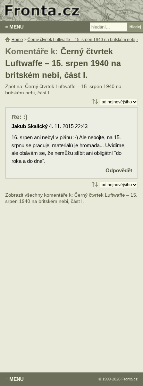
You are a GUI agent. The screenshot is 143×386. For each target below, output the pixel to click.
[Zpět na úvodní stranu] (71, 10)
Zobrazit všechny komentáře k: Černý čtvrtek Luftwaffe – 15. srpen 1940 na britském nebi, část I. (71, 198)
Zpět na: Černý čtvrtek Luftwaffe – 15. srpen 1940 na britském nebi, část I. (63, 89)
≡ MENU (14, 27)
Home (17, 39)
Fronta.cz (129, 379)
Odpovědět (119, 170)
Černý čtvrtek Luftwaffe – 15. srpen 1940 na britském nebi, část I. (63, 63)
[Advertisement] (71, 283)
